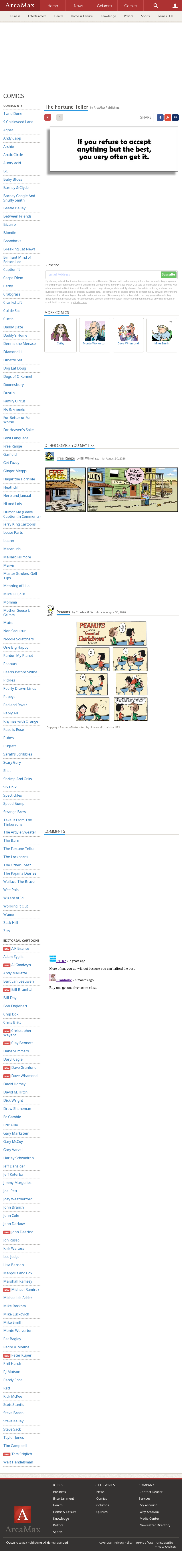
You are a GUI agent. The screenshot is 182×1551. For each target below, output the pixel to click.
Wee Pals (11, 889)
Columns (102, 1505)
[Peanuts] (49, 610)
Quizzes (102, 1512)
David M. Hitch (15, 1092)
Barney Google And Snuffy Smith (19, 198)
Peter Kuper (17, 1355)
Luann (8, 540)
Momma (10, 602)
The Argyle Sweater (19, 832)
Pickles (9, 680)
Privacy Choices (165, 1547)
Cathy (8, 286)
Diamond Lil (13, 351)
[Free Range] (49, 456)
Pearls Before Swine (20, 672)
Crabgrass (11, 294)
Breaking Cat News (19, 249)
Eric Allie (10, 1125)
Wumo (8, 914)
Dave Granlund (20, 1067)
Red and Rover (15, 704)
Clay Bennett (18, 1042)
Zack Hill (10, 922)
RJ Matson (11, 1371)
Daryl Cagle (13, 1059)
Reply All (10, 713)
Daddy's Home (15, 335)
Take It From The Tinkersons (17, 822)
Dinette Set (12, 360)
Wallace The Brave (19, 881)
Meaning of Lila (16, 585)
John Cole (11, 1215)
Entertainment (37, 16)
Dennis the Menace (19, 343)
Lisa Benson (13, 1264)
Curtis (8, 318)
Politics (128, 16)
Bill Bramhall (18, 989)
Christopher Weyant (17, 1032)
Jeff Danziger (14, 1166)
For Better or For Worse (17, 419)
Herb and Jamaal (17, 495)
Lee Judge (11, 1256)
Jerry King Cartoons (19, 524)
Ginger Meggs (15, 470)
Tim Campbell (15, 1445)
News (100, 1492)
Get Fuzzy (11, 462)
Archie (8, 146)
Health (58, 16)
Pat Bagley (12, 1338)
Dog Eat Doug (14, 368)
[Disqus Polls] (111, 890)
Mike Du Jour (14, 594)
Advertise (105, 1543)
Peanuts (10, 663)
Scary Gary (12, 762)
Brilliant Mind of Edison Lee (17, 259)
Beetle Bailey (14, 208)
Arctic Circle (13, 154)
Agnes (8, 130)
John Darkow (14, 1223)
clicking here (80, 302)
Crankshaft (12, 302)
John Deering (18, 1231)
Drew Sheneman (17, 1108)
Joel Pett (10, 1190)
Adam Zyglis (13, 956)
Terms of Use (144, 1543)
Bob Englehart (15, 1005)
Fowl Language (15, 438)
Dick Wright (13, 1100)
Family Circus (14, 401)
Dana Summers (16, 1051)
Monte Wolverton (17, 1330)
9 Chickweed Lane (18, 121)
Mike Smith (12, 1322)
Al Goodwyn (17, 964)
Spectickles (12, 795)
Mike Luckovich (16, 1314)
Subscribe (168, 274)
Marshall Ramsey (17, 1281)
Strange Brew (14, 811)
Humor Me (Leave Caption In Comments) (22, 514)
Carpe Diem (13, 277)
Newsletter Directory (155, 1525)
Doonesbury (13, 384)
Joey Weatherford (17, 1199)
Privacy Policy (124, 1543)
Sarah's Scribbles (17, 754)
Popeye (9, 696)
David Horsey (14, 1083)
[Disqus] (111, 1008)
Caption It (11, 269)
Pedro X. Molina (16, 1347)
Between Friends (17, 216)
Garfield (10, 454)
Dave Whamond (20, 1075)
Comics (101, 1498)
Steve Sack (12, 1429)
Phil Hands (12, 1363)
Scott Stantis (13, 1404)
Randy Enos (12, 1379)
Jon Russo (11, 1240)
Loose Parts (13, 532)
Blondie (9, 232)
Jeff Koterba (13, 1174)
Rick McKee (12, 1396)
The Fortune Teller (19, 848)
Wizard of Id (13, 897)
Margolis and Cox (17, 1273)
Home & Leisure (82, 16)
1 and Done (12, 113)
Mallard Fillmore (17, 557)
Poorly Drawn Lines (19, 688)
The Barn (11, 840)
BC (5, 171)
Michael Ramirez (21, 1289)
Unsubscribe (165, 1543)
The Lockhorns (15, 856)
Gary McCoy (13, 1141)
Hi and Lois (12, 503)
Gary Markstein (16, 1133)
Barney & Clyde (16, 187)
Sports (145, 16)
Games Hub (165, 16)
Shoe (7, 770)
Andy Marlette (15, 973)
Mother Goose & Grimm (16, 612)
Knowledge (108, 16)
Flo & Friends (14, 409)
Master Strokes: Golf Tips (20, 575)
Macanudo (12, 548)
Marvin (9, 565)
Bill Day (9, 997)
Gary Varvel (13, 1149)
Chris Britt (12, 1022)
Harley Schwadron (18, 1157)
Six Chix (9, 787)
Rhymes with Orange (20, 721)
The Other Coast (17, 865)
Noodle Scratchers (18, 639)
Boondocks (12, 240)
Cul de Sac (11, 310)
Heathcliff (11, 487)
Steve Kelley (13, 1421)
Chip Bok (10, 1014)
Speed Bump (13, 803)
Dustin (9, 392)
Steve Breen (13, 1412)
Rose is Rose (13, 729)
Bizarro (9, 224)
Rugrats (9, 746)
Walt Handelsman (18, 1462)
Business (14, 16)
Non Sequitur (14, 630)
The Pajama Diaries (19, 873)
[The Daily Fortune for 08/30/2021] (47, 117)
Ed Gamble (12, 1116)
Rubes (8, 737)
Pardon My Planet (18, 655)
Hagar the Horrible (19, 479)
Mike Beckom (14, 1305)
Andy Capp (12, 138)
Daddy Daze (13, 327)
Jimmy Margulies (17, 1182)
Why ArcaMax (149, 1512)
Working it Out (15, 906)
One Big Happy (15, 647)
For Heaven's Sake (18, 429)
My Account (148, 1505)
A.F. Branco (16, 948)
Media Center (149, 1518)
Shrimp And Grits (17, 778)
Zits (6, 930)
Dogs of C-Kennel (17, 376)
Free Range (12, 446)
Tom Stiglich (18, 1453)
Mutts (8, 622)
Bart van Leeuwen (18, 981)
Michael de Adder (17, 1297)
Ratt (6, 1388)
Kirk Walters (13, 1248)
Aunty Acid (12, 162)
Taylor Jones (13, 1437)
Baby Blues (12, 179)
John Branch (13, 1207)
